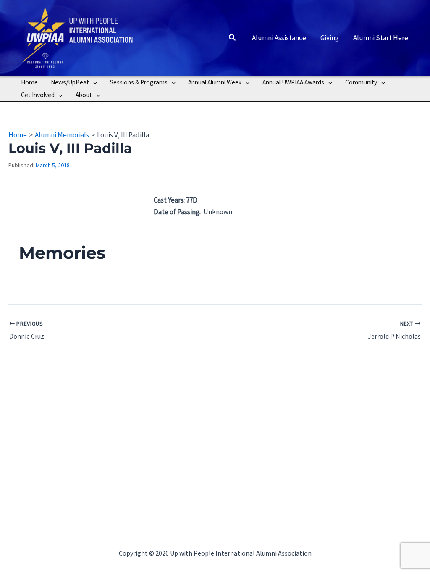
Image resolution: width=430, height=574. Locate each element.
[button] (232, 37)
